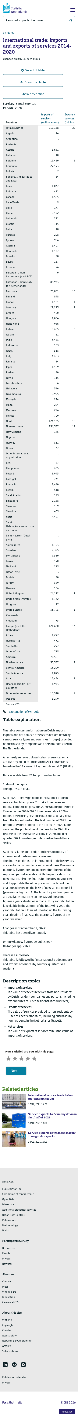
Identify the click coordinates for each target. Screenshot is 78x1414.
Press (5, 1287)
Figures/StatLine (12, 1189)
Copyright (8, 1325)
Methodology (10, 1225)
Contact (6, 1281)
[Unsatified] (15, 1058)
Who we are (9, 1292)
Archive (6, 1346)
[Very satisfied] (34, 1058)
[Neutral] (21, 1058)
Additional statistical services (19, 1210)
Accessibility (9, 1336)
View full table (35, 70)
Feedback (67, 1412)
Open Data (8, 1199)
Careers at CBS (10, 1302)
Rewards (7, 1264)
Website (7, 1320)
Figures (9, 33)
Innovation (8, 1297)
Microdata (8, 1204)
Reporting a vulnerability (16, 1341)
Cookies (6, 1330)
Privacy (6, 1259)
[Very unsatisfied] (8, 1058)
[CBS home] (18, 7)
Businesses (8, 1248)
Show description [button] (33, 94)
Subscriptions (10, 1351)
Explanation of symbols (24, 711)
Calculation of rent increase (18, 1194)
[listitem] (5, 1365)
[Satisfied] (28, 1058)
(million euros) (50, 119)
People (6, 1253)
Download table (35, 82)
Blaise (5, 1231)
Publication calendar (14, 1377)
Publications (9, 1220)
